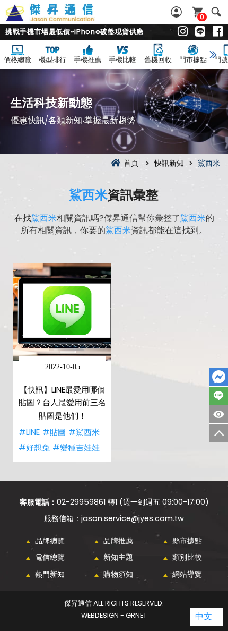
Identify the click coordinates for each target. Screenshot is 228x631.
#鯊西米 (84, 432)
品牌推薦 (118, 540)
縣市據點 (187, 540)
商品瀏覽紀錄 (218, 414)
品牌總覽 (50, 540)
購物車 (202, 16)
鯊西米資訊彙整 (62, 18)
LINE (219, 396)
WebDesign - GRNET (114, 615)
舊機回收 (158, 59)
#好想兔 (34, 447)
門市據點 (193, 59)
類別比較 (187, 557)
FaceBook (218, 376)
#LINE (29, 432)
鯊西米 (88, 194)
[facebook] (218, 32)
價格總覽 (17, 59)
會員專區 (178, 12)
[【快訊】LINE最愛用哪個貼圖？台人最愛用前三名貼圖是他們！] (62, 312)
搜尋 (216, 12)
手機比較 (122, 59)
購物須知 (118, 574)
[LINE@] (200, 32)
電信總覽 (50, 557)
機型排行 (52, 59)
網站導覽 (187, 574)
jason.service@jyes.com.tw (132, 518)
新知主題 (118, 557)
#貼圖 (54, 432)
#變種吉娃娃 (76, 447)
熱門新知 (50, 574)
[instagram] (183, 32)
